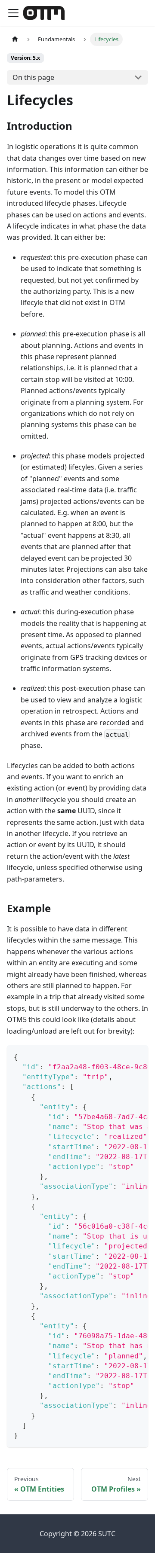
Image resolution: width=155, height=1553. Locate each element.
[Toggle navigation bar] (13, 12)
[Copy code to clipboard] (137, 1056)
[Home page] (15, 39)
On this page (33, 77)
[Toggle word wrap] (122, 1056)
